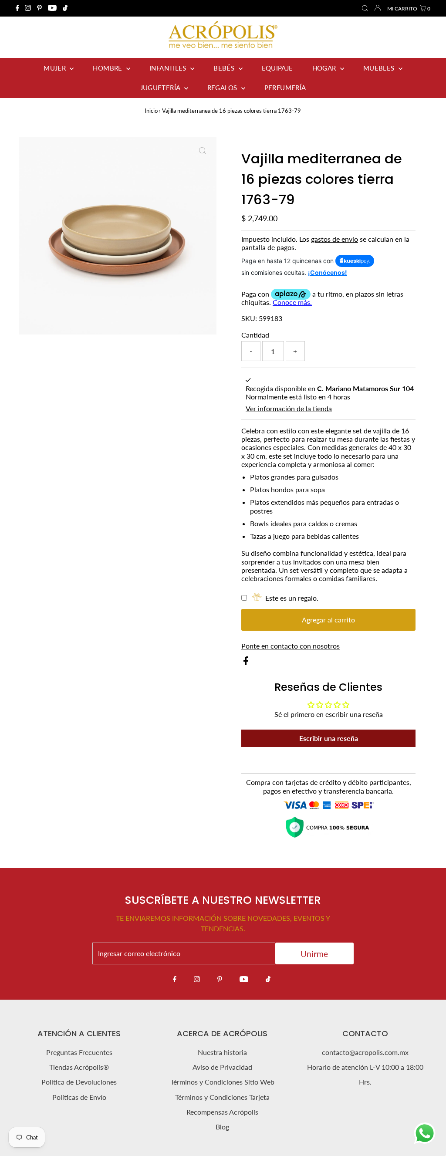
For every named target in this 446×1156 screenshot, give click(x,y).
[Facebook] (17, 8)
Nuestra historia (222, 1052)
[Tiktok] (65, 8)
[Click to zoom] (202, 150)
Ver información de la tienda (289, 408)
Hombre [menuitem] (108, 68)
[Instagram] (28, 8)
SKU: (249, 318)
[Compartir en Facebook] (245, 662)
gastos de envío (334, 239)
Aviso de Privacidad (222, 1067)
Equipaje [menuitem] (277, 68)
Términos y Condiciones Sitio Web (222, 1082)
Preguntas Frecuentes (79, 1052)
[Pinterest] (39, 8)
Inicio (151, 110)
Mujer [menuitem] (56, 68)
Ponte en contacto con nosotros (290, 645)
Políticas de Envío (79, 1097)
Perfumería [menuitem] (285, 87)
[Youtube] (52, 8)
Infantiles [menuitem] (168, 68)
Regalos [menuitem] (223, 87)
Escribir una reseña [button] (328, 738)
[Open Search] (365, 9)
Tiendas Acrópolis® (79, 1067)
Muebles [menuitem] (379, 68)
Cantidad (255, 335)
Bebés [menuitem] (224, 68)
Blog (222, 1126)
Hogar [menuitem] (325, 68)
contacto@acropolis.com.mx (365, 1052)
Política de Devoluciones (79, 1082)
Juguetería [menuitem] (161, 87)
